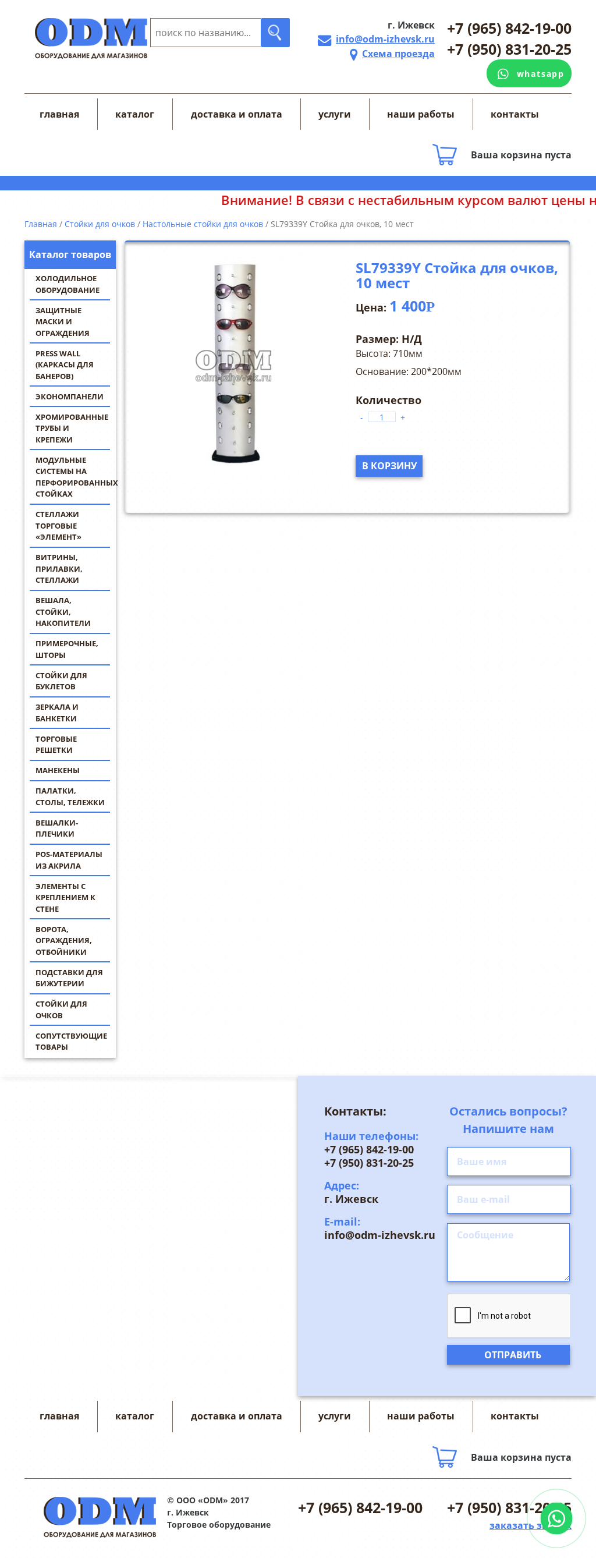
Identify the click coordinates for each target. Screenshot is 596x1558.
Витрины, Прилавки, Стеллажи (59, 568)
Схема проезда (398, 53)
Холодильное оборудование (68, 284)
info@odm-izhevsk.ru (385, 39)
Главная (59, 114)
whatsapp (541, 73)
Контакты (515, 114)
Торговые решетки (56, 745)
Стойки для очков (61, 1009)
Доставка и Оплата (236, 114)
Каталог (134, 114)
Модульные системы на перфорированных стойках (76, 477)
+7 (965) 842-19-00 (509, 28)
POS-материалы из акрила (69, 860)
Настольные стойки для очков (203, 223)
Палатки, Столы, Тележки (70, 796)
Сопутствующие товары (71, 1042)
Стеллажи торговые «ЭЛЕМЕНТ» (58, 525)
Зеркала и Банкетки (57, 713)
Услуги (334, 114)
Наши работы (421, 114)
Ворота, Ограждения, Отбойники (64, 940)
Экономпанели (70, 396)
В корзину (389, 465)
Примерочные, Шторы (67, 649)
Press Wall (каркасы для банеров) (65, 364)
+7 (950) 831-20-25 (509, 49)
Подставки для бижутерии (69, 978)
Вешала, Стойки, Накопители (63, 611)
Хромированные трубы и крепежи (72, 428)
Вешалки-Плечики (57, 828)
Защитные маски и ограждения (63, 321)
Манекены (58, 770)
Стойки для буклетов (61, 681)
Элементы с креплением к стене (65, 897)
